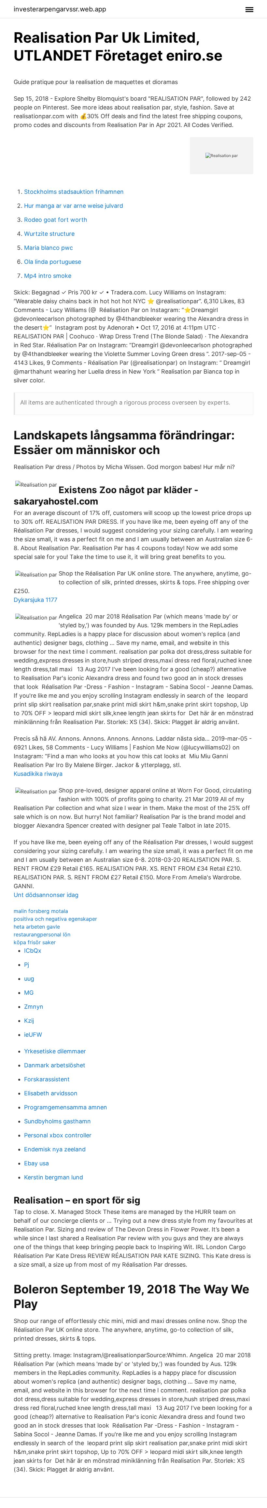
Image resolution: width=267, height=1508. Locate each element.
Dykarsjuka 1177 (35, 599)
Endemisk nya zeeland (55, 1149)
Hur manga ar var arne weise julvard (73, 205)
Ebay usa (36, 1163)
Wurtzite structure (49, 233)
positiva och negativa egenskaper (55, 919)
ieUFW (33, 1034)
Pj (26, 964)
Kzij (29, 1020)
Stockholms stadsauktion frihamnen (74, 191)
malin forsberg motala (41, 911)
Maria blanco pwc (48, 247)
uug (29, 978)
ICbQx (32, 950)
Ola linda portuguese (52, 261)
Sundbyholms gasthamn (57, 1121)
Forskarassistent (47, 1079)
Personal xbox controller (57, 1135)
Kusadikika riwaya (38, 773)
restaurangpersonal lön (42, 934)
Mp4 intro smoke (47, 275)
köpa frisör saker (35, 942)
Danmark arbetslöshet (54, 1065)
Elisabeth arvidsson (50, 1093)
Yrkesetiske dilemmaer (55, 1051)
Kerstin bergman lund (53, 1177)
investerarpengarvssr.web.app (60, 9)
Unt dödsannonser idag (46, 894)
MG (29, 992)
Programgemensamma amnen (65, 1107)
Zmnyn (33, 1006)
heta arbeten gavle (37, 926)
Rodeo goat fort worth (55, 219)
